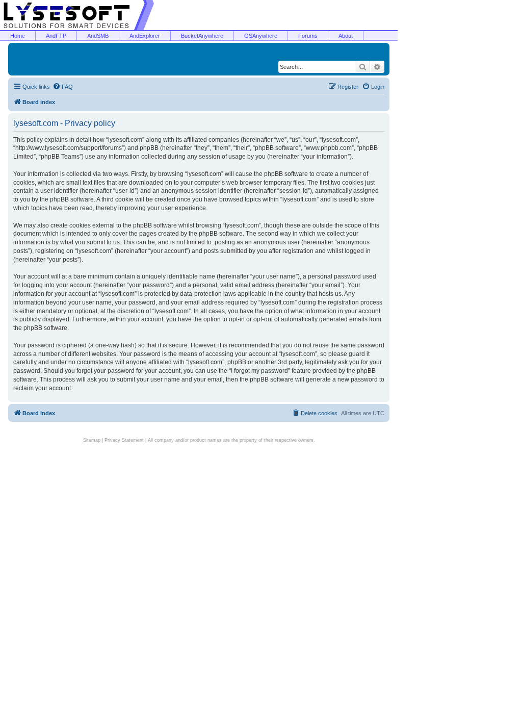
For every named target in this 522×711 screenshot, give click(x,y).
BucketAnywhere (202, 36)
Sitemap (91, 440)
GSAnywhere (260, 36)
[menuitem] (63, 87)
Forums (308, 36)
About (345, 36)
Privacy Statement (124, 440)
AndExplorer (144, 36)
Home (17, 36)
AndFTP (56, 36)
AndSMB (98, 36)
